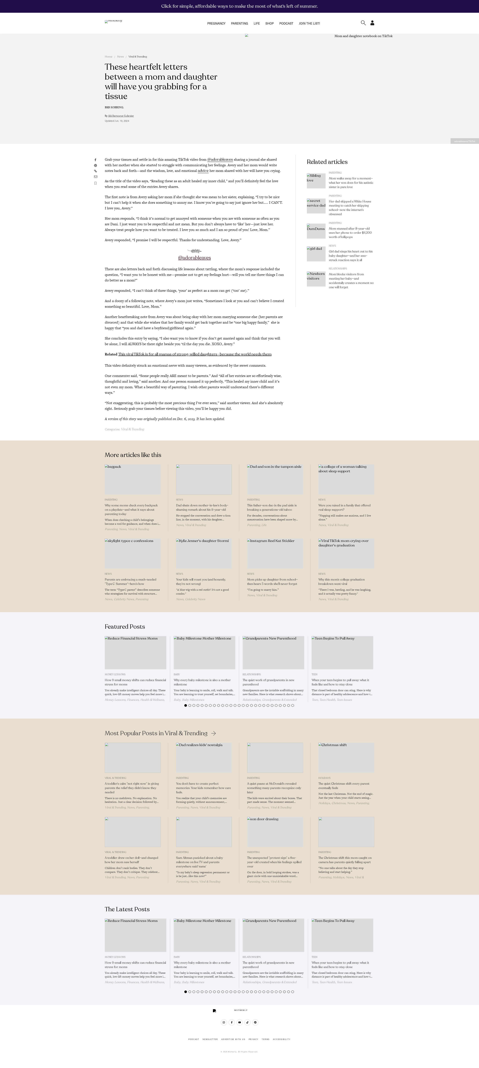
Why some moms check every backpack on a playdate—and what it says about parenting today (131, 509)
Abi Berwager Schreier (121, 116)
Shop (270, 23)
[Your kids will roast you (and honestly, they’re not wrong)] (204, 554)
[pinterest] (255, 1022)
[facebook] (232, 1022)
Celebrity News (124, 599)
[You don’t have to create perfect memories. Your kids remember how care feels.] (204, 758)
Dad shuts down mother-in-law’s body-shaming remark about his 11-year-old (202, 507)
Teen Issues (344, 700)
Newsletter (210, 1039)
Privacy (254, 1039)
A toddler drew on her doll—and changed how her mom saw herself (131, 860)
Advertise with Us (233, 1039)
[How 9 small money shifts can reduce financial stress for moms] (135, 652)
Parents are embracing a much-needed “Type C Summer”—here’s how (130, 582)
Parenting (239, 23)
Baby (177, 674)
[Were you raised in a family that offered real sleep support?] (346, 479)
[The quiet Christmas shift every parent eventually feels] (346, 758)
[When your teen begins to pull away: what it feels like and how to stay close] (342, 652)
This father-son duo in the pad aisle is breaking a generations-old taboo (272, 507)
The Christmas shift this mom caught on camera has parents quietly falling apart (345, 860)
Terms (266, 1039)
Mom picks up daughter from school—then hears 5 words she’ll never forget (272, 582)
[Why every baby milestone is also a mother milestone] (204, 652)
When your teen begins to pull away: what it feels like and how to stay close (340, 682)
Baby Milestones (193, 700)
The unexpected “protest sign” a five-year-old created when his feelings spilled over (274, 862)
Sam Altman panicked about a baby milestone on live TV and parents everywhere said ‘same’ (199, 862)
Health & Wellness (152, 700)
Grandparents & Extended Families (269, 701)
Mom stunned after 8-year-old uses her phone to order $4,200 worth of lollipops (350, 233)
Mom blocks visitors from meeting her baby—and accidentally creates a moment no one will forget (351, 280)
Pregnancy (216, 23)
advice (203, 170)
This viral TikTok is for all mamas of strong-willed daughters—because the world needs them (194, 354)
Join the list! (309, 23)
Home (108, 56)
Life (257, 23)
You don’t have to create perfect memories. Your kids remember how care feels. (203, 788)
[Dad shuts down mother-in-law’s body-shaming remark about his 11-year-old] (204, 479)
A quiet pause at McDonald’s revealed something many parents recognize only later (274, 788)
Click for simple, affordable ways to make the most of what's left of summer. (239, 6)
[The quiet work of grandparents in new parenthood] (273, 652)
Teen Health (327, 700)
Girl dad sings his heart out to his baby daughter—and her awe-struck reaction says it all (351, 255)
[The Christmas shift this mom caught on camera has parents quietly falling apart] (346, 832)
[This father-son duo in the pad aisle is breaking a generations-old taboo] (275, 479)
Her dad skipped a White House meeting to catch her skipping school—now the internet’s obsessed (350, 207)
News (120, 56)
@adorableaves (220, 159)
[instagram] (224, 1022)
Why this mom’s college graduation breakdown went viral (341, 582)
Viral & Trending (138, 56)
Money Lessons (115, 674)
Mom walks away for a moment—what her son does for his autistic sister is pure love (351, 182)
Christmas (339, 803)
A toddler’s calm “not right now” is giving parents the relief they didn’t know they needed (132, 788)
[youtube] (240, 1022)
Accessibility (281, 1039)
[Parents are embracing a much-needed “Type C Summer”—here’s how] (133, 554)
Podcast (286, 23)
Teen (314, 674)
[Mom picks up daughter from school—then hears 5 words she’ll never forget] (275, 554)
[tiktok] (247, 1022)
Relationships (338, 268)
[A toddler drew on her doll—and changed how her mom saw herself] (133, 832)
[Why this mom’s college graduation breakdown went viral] (346, 554)
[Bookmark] (95, 183)
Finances (133, 700)
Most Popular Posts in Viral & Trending (156, 733)
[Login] (372, 24)
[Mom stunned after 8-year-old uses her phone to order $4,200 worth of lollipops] (316, 231)
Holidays (324, 778)
